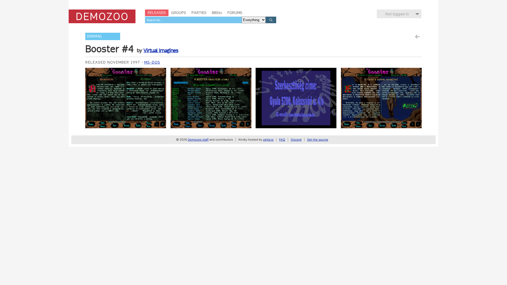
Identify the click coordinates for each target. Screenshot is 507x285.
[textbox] (193, 20)
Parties (198, 12)
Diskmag (94, 36)
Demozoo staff (198, 139)
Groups (178, 12)
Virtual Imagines (160, 50)
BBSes (217, 12)
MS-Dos (152, 62)
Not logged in (397, 14)
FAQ (282, 139)
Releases (157, 12)
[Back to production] (417, 37)
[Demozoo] (102, 16)
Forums (234, 12)
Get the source (317, 139)
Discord (296, 139)
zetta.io (268, 139)
